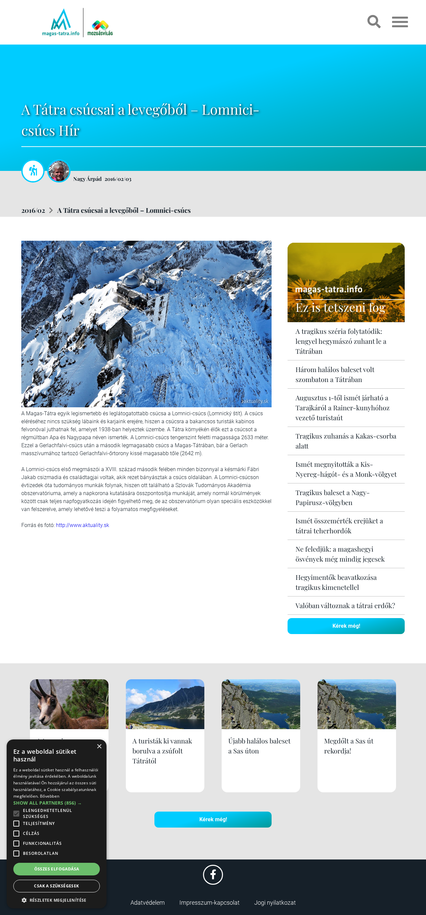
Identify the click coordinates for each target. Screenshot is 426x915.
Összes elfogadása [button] (56, 869)
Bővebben (49, 796)
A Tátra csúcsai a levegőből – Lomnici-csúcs (124, 209)
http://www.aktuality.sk (82, 525)
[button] (56, 899)
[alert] (56, 823)
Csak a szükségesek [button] (56, 886)
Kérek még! (346, 626)
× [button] (99, 746)
